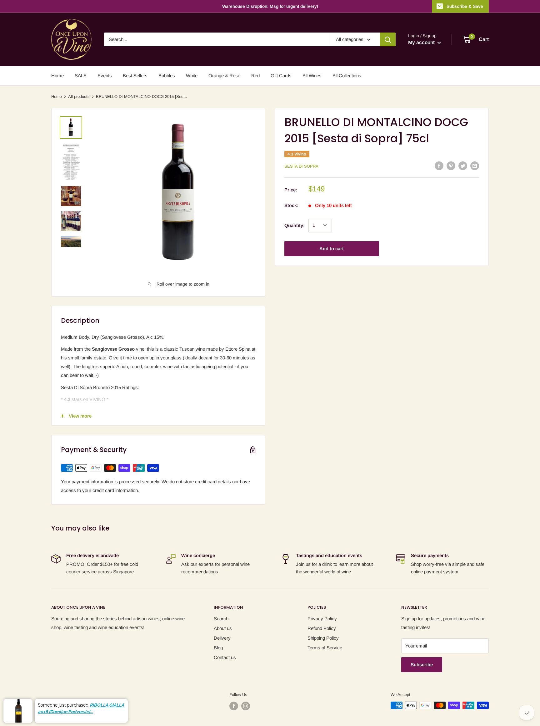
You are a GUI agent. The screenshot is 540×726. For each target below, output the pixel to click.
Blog (218, 647)
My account (422, 42)
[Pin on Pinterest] (451, 165)
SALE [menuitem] (81, 75)
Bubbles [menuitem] (166, 75)
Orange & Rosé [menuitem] (224, 75)
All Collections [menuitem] (346, 75)
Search (221, 618)
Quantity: (294, 225)
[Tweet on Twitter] (462, 165)
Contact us (225, 657)
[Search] (388, 39)
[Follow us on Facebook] (233, 706)
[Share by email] (474, 165)
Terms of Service (325, 647)
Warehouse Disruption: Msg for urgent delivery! (270, 6)
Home (56, 96)
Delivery (222, 638)
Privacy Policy (322, 618)
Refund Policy (322, 628)
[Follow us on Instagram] (245, 706)
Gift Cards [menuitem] (281, 75)
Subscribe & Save (465, 6)
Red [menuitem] (255, 75)
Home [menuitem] (57, 75)
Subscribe (422, 664)
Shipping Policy (323, 638)
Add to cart (331, 248)
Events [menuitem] (105, 75)
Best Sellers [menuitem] (135, 75)
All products (79, 96)
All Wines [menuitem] (312, 75)
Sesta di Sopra (301, 166)
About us (223, 628)
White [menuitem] (192, 75)
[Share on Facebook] (439, 165)
